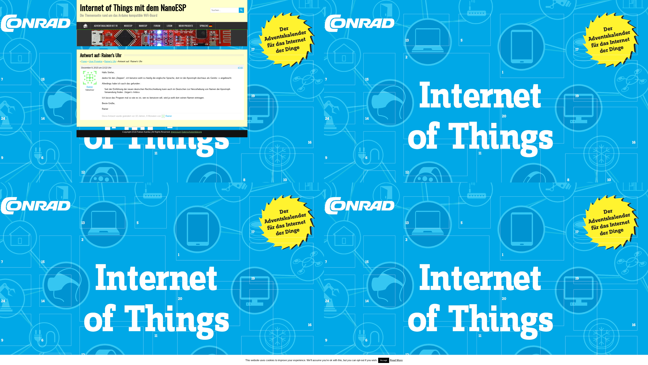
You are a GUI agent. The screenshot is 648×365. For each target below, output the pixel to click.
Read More (396, 360)
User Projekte (95, 61)
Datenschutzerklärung (192, 132)
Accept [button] (383, 360)
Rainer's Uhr (110, 61)
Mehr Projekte (186, 25)
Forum (157, 25)
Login (169, 25)
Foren (84, 61)
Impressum (176, 132)
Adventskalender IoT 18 (105, 25)
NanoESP (143, 25)
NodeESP (128, 25)
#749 (240, 68)
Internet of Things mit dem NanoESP (133, 7)
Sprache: (204, 25)
